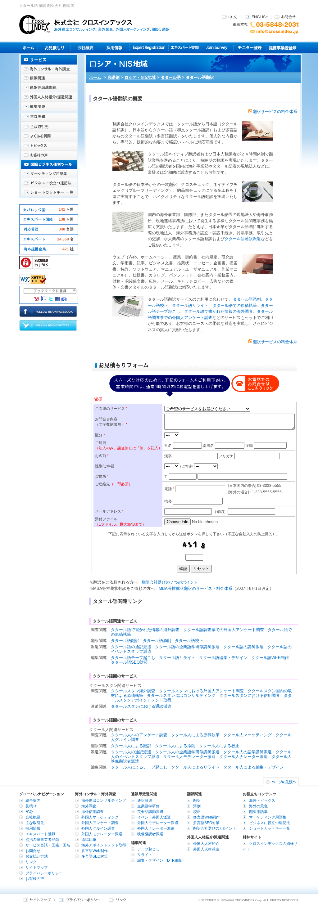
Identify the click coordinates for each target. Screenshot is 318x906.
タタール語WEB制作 (270, 657)
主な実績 (48, 118)
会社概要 (85, 48)
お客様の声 (48, 155)
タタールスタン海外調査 (133, 690)
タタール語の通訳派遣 (131, 646)
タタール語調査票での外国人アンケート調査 (223, 629)
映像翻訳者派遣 (150, 834)
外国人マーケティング (100, 817)
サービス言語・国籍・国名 (47, 845)
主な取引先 (48, 127)
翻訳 (197, 800)
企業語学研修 (148, 806)
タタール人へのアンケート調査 (139, 735)
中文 (230, 17)
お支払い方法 (36, 856)
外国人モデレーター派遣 (101, 834)
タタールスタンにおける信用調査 (249, 695)
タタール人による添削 (175, 745)
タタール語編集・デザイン (223, 657)
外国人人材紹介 (206, 843)
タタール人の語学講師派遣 (247, 752)
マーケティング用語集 (48, 173)
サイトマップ (36, 867)
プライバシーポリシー (44, 873)
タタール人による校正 (219, 745)
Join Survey (217, 48)
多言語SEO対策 (94, 856)
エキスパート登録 (184, 48)
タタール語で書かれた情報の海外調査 (218, 311)
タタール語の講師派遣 (243, 646)
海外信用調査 (92, 812)
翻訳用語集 (258, 812)
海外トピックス (48, 145)
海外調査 (88, 806)
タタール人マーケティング (247, 735)
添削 (197, 806)
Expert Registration (148, 48)
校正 (197, 812)
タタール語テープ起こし (133, 657)
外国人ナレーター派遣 (156, 828)
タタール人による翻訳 (131, 745)
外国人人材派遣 (206, 849)
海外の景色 (258, 806)
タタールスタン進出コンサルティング (181, 695)
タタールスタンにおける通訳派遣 (141, 706)
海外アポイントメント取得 (103, 845)
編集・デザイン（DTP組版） (161, 860)
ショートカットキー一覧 (48, 192)
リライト (144, 855)
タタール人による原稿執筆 (195, 735)
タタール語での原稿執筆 (234, 305)
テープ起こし (148, 849)
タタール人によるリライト (195, 767)
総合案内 (32, 800)
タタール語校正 (189, 640)
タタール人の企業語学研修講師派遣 (187, 752)
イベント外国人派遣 (154, 817)
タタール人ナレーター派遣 (243, 756)
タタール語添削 (247, 299)
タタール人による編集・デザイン (253, 767)
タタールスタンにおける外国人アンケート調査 (201, 690)
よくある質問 (48, 136)
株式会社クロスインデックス (94, 24)
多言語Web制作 (94, 851)
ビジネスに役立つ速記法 (48, 183)
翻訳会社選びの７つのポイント (170, 582)
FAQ (29, 812)
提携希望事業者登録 (42, 839)
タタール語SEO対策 (129, 662)
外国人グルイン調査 (98, 828)
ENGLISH (256, 17)
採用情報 (114, 48)
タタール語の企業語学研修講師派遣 (187, 646)
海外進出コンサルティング (103, 800)
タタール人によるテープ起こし (139, 767)
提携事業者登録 (282, 48)
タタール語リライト (190, 305)
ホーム (95, 77)
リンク (31, 862)
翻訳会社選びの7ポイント (214, 828)
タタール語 (171, 77)
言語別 (113, 77)
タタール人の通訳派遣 (131, 752)
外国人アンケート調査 (100, 823)
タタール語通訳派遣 (243, 238)
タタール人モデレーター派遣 (189, 756)
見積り (54, 48)
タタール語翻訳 (125, 640)
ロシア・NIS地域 (140, 77)
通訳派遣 (144, 800)
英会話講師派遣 (150, 812)
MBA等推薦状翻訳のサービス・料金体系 (195, 588)
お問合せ (285, 17)
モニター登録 (250, 48)
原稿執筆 (88, 839)
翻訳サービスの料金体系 (275, 111)
